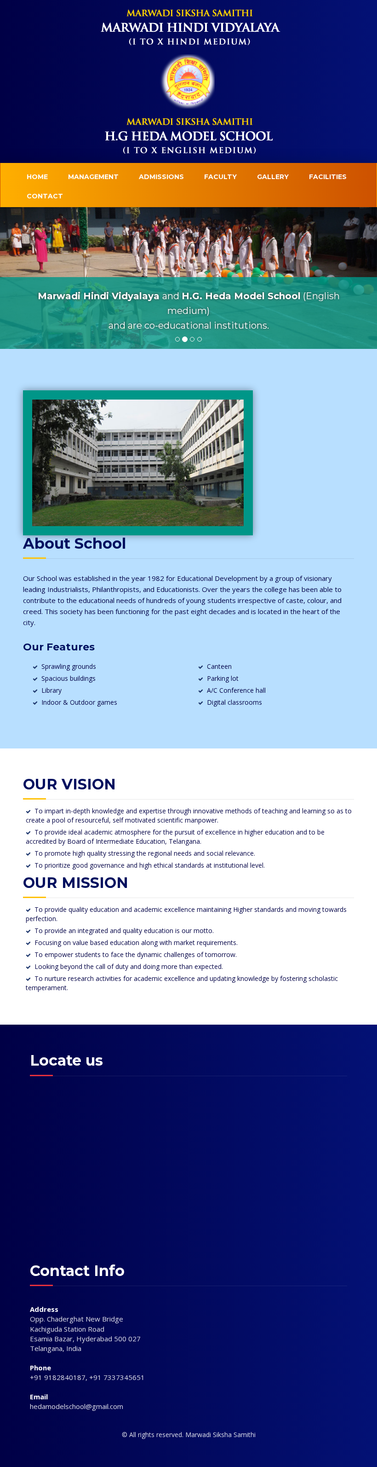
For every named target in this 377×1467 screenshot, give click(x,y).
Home (37, 177)
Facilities (328, 177)
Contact (45, 196)
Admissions (161, 177)
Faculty (220, 177)
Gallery (273, 177)
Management (93, 177)
